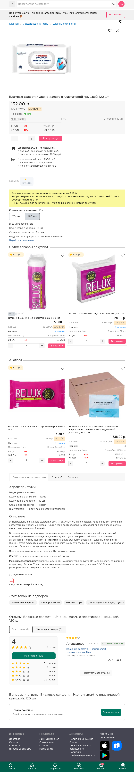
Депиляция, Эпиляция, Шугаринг (108, 603)
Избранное (55, 769)
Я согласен (115, 15)
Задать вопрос (111, 712)
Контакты (79, 769)
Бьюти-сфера (74, 603)
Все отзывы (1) (20, 629)
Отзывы (56, 477)
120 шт (27, 210)
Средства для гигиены (36, 24)
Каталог (32, 769)
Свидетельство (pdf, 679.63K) (26, 585)
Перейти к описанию (21, 240)
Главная (11, 769)
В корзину (50, 138)
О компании (46, 742)
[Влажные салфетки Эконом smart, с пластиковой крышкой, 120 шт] (67, 58)
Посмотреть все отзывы (96, 673)
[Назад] (12, 4)
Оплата (13, 742)
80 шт (11, 314)
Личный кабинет (49, 739)
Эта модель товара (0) (49, 629)
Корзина (101, 766)
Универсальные (50, 603)
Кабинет (123, 769)
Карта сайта (46, 749)
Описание (29, 477)
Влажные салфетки (64, 24)
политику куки (58, 13)
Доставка (14, 739)
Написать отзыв (33, 656)
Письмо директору (20, 749)
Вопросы (73, 477)
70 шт (16, 216)
